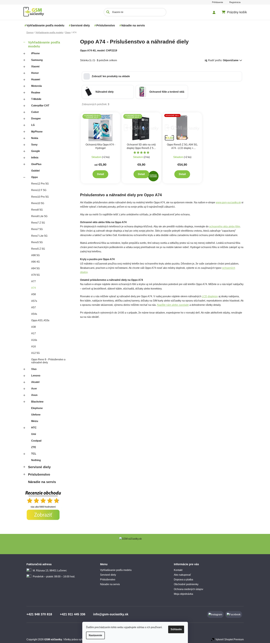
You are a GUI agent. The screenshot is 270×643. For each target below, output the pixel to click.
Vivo (34, 369)
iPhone (35, 53)
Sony (34, 144)
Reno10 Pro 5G (40, 196)
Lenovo (35, 375)
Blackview (37, 401)
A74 (33, 287)
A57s (34, 301)
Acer (34, 388)
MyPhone (37, 131)
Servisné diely (39, 467)
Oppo (34, 177)
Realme (35, 92)
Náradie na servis (42, 482)
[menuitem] (45, 25)
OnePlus (36, 164)
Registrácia (235, 2)
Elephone (37, 408)
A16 (33, 346)
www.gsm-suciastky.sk (228, 202)
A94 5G (35, 268)
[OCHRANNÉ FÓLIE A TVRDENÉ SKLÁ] (101, 127)
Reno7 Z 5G (38, 222)
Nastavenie (95, 635)
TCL (33, 453)
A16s (34, 340)
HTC (34, 427)
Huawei (35, 79)
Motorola (36, 86)
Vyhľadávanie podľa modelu (44, 44)
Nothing (36, 460)
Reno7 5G (37, 229)
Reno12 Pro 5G (40, 183)
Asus (34, 395)
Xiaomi (35, 66)
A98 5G (35, 255)
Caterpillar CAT (40, 105)
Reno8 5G (37, 209)
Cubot (35, 112)
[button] (162, 76)
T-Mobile (36, 99)
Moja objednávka (183, 594)
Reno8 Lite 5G (39, 216)
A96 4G (35, 261)
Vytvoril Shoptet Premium (229, 639)
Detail (100, 174)
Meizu (34, 421)
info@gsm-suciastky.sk (110, 614)
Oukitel (35, 170)
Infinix (34, 157)
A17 (33, 333)
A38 (33, 327)
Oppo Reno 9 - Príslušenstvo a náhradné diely (48, 361)
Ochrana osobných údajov (188, 589)
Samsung (37, 60)
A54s (34, 314)
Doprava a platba (183, 579)
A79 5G (35, 275)
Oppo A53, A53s (40, 320)
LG (33, 125)
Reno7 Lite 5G (39, 235)
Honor (35, 73)
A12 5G (35, 353)
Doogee (36, 118)
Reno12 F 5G (38, 190)
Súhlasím (176, 629)
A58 (33, 294)
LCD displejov (210, 296)
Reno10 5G (37, 203)
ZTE (33, 447)
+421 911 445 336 (72, 614)
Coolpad (36, 440)
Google (35, 151)
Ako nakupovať (182, 574)
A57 (33, 307)
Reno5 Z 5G (38, 248)
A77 (33, 281)
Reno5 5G (37, 242)
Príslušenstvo (39, 474)
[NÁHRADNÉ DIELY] (182, 127)
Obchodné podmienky (186, 584)
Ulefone (36, 414)
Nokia (34, 138)
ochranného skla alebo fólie (224, 226)
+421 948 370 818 (39, 614)
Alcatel (35, 382)
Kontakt (178, 570)
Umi (33, 434)
